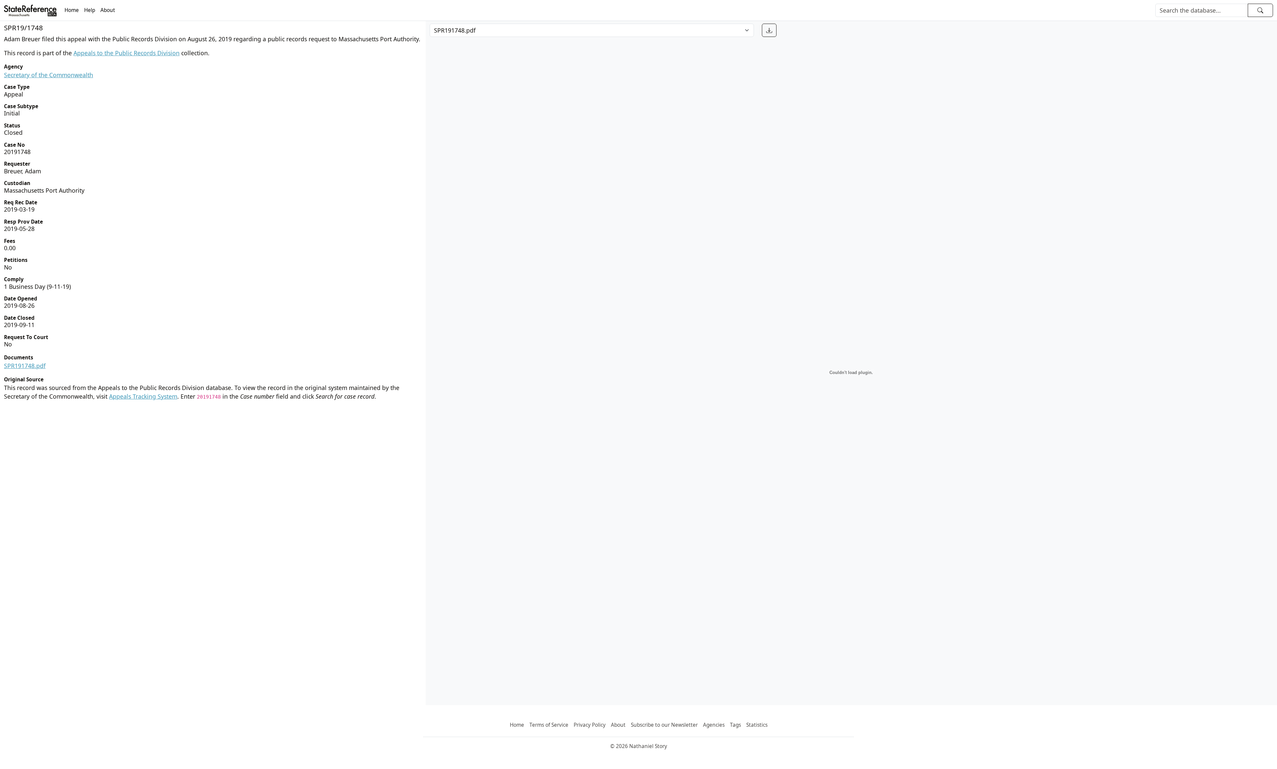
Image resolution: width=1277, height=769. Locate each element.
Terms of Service (548, 724)
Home (72, 10)
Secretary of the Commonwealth (48, 75)
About (107, 10)
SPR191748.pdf (25, 366)
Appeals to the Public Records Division (126, 53)
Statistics (757, 724)
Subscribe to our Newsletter (664, 724)
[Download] (769, 30)
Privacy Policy (590, 724)
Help (89, 10)
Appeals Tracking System (143, 396)
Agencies (714, 724)
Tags (735, 724)
